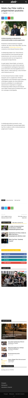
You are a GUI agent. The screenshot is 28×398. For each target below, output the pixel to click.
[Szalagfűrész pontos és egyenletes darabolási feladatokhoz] (14, 331)
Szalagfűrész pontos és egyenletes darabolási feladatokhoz (12, 335)
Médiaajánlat (4, 385)
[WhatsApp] (12, 18)
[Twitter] (5, 18)
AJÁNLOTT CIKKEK (6, 222)
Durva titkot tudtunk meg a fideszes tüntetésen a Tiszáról (12, 282)
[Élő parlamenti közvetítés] (4, 355)
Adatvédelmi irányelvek (6, 387)
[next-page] (4, 246)
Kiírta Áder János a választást (22, 217)
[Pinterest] (9, 18)
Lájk (25, 254)
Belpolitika (11, 5)
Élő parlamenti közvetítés (14, 353)
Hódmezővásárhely (9, 200)
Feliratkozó (23, 262)
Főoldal (2, 5)
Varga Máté (5, 13)
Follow (24, 256)
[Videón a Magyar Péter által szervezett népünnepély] (4, 364)
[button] (2, 2)
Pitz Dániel (4, 285)
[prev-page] (2, 246)
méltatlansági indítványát (15, 47)
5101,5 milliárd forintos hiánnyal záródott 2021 (6, 217)
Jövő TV (4, 337)
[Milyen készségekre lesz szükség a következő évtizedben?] (4, 349)
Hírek (6, 5)
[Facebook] (2, 18)
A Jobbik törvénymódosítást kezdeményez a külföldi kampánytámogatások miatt (16, 228)
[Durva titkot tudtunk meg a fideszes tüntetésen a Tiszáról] (14, 279)
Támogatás (3, 383)
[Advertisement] (14, 107)
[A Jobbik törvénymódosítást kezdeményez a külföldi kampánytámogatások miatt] (4, 227)
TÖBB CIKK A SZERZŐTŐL (17, 222)
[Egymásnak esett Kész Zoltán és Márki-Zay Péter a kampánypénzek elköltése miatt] (4, 234)
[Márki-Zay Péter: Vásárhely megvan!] (4, 241)
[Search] (26, 2)
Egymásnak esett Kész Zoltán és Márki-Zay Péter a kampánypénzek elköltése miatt (17, 234)
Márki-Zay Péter (17, 200)
